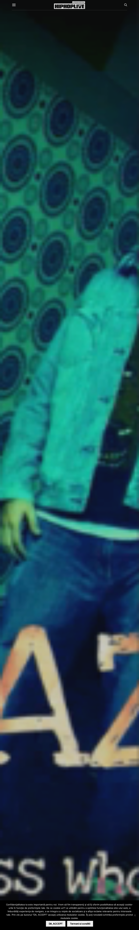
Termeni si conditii (80, 923)
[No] (134, 915)
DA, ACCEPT (56, 923)
